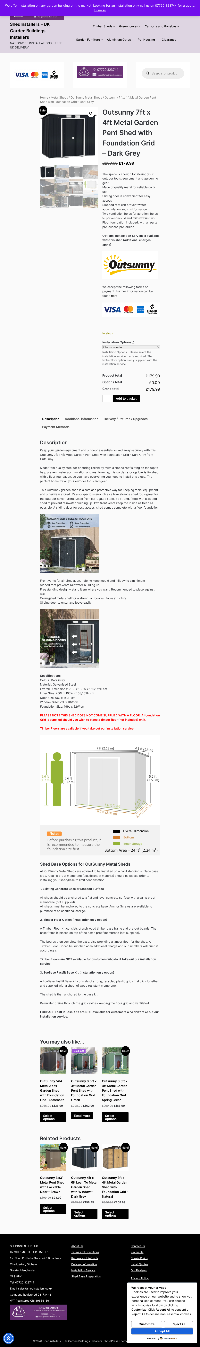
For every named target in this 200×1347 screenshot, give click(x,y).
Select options (49, 1117)
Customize (146, 1324)
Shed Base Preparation (86, 1276)
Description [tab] (51, 419)
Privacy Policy (140, 1278)
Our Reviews (139, 1270)
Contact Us (138, 1246)
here (114, 296)
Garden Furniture (88, 39)
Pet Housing (146, 39)
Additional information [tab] (81, 419)
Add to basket (126, 398)
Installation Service (83, 1270)
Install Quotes (139, 1264)
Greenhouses (128, 26)
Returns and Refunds (84, 1258)
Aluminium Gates (119, 39)
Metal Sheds (59, 97)
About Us (77, 1246)
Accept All (162, 1331)
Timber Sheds (102, 26)
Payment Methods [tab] (56, 427)
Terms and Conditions (85, 1252)
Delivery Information (84, 1264)
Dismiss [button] (100, 10)
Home (44, 97)
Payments (137, 1252)
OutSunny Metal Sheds (86, 97)
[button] (91, 113)
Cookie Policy (139, 1258)
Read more (82, 1116)
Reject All (178, 1324)
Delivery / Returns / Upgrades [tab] (126, 419)
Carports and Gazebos (160, 26)
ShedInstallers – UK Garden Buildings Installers (30, 31)
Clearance (169, 39)
